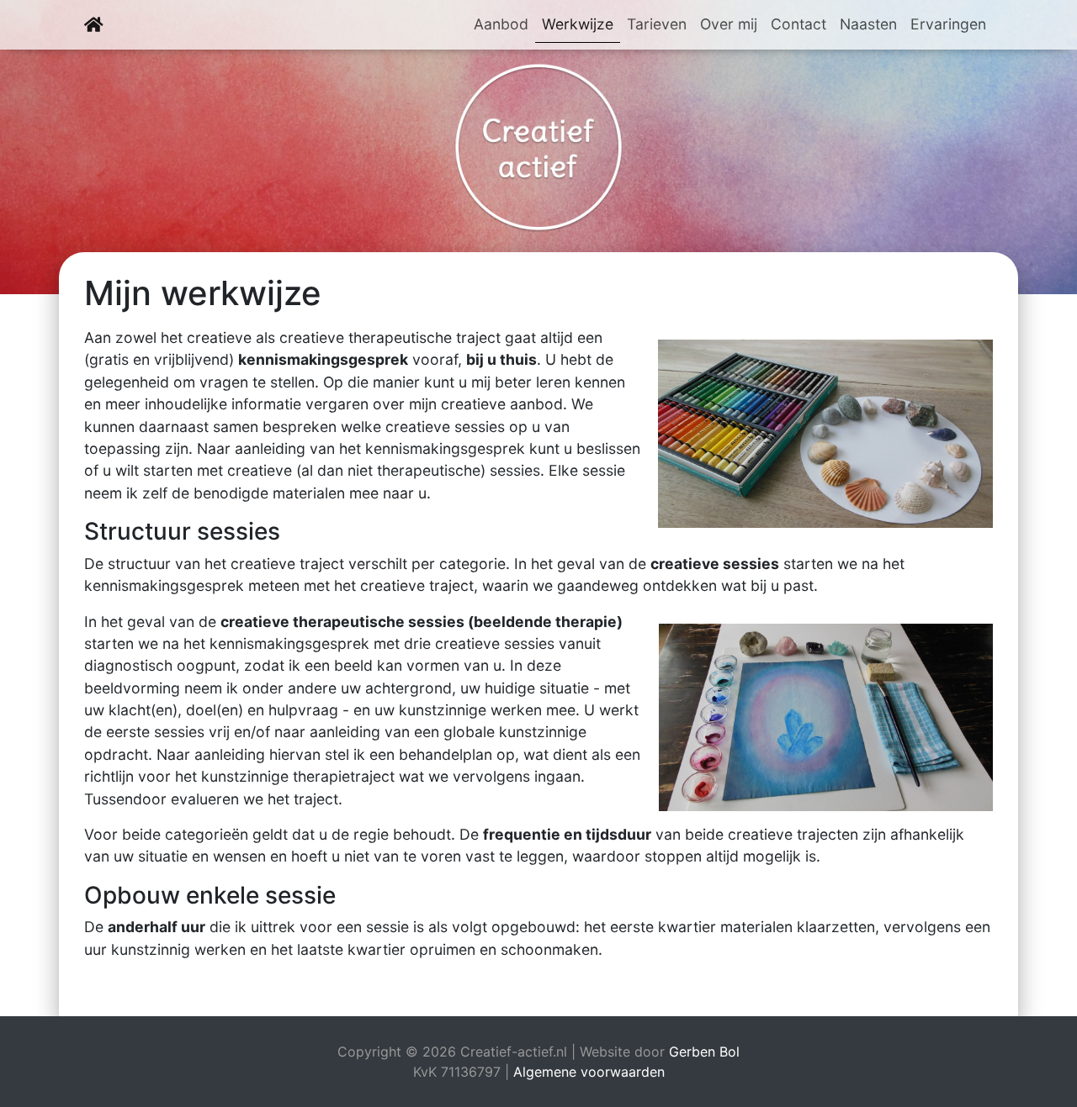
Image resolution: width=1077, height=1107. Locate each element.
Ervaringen (948, 24)
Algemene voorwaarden (589, 1071)
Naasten (868, 24)
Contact (798, 24)
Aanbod (501, 24)
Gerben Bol (704, 1051)
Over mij (728, 24)
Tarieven (657, 24)
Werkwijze (581, 23)
